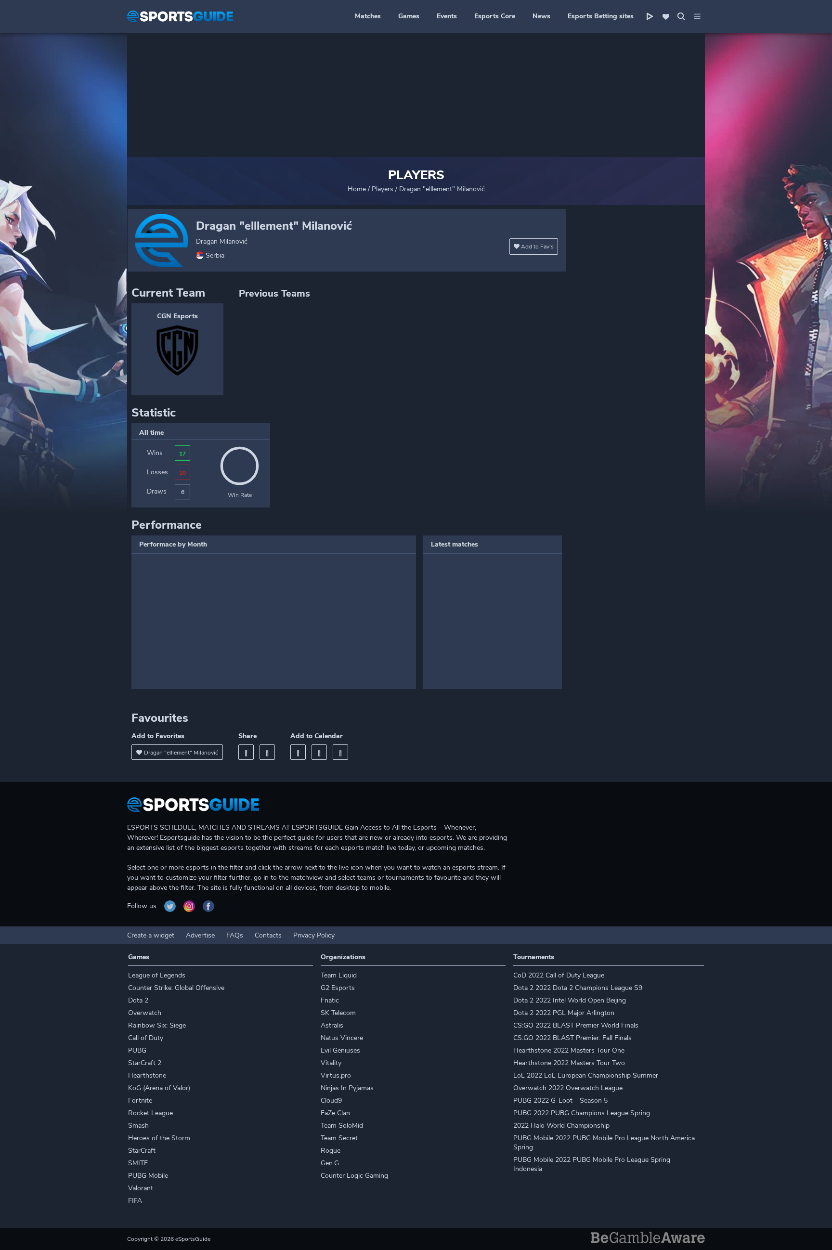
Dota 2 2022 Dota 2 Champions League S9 (577, 987)
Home (357, 189)
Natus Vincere (342, 1037)
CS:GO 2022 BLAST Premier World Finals (575, 1025)
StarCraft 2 (144, 1063)
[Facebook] (246, 752)
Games (408, 16)
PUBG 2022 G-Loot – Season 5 (560, 1100)
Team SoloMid (342, 1125)
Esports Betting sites (601, 16)
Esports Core (494, 16)
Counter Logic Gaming (354, 1175)
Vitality (331, 1063)
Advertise (200, 935)
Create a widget (150, 935)
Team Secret (339, 1138)
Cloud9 (331, 1100)
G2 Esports (338, 987)
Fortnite (140, 1100)
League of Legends (156, 975)
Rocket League (150, 1113)
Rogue (330, 1150)
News (541, 16)
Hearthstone (147, 1075)
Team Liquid (339, 975)
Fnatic (330, 1000)
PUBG (137, 1050)
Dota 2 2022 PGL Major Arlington (563, 1012)
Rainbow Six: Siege (157, 1025)
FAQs (234, 935)
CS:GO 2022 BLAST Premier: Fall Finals (572, 1037)
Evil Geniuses (340, 1050)
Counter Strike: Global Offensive (176, 987)
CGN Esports (177, 316)
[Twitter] (267, 752)
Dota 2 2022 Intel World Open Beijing (569, 1000)
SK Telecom (338, 1012)
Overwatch (144, 1012)
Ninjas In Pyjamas (347, 1088)
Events (447, 16)
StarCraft (142, 1150)
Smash (138, 1125)
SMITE (138, 1163)
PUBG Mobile (148, 1175)
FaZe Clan (335, 1113)
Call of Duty (145, 1037)
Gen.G (330, 1163)
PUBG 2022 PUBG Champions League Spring (581, 1113)
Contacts (268, 935)
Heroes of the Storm (159, 1138)
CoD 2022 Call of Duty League (558, 975)
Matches (368, 16)
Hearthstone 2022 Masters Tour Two (569, 1063)
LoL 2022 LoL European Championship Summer (585, 1075)
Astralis (332, 1025)
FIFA (135, 1200)
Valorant (140, 1188)
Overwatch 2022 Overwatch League (568, 1088)
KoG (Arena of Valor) (159, 1088)
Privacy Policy (314, 935)
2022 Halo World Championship (561, 1125)
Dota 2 (138, 1000)
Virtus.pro (336, 1075)
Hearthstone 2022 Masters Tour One (568, 1050)
